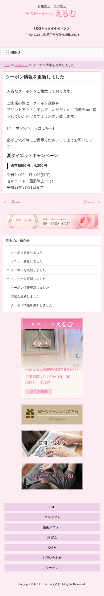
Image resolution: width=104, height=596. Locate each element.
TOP (7, 65)
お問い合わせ (52, 557)
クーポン (52, 568)
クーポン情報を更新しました (35, 76)
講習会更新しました (25, 296)
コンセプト (52, 517)
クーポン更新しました (27, 252)
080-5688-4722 (52, 28)
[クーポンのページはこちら (30, 128)
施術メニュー (52, 527)
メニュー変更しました (27, 261)
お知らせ (21, 65)
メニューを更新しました (28, 279)
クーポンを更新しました (28, 270)
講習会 (52, 537)
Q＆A (52, 547)
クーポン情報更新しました (30, 287)
